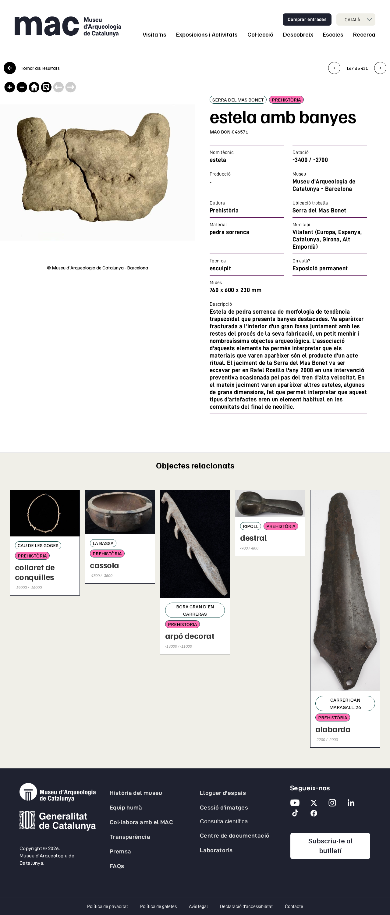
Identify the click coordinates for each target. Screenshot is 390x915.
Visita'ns (154, 34)
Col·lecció (260, 34)
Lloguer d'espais (223, 793)
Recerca (364, 34)
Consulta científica (224, 821)
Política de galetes (158, 906)
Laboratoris (216, 850)
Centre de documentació (234, 835)
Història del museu (136, 793)
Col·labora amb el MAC (141, 822)
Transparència (130, 837)
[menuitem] (355, 19)
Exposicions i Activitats (207, 34)
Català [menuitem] (352, 19)
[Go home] (34, 87)
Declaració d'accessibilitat (246, 906)
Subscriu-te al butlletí (339, 845)
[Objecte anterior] (334, 68)
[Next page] (71, 87)
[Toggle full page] (46, 87)
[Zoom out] (22, 87)
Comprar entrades (307, 19)
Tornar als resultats (40, 68)
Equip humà (126, 807)
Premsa (120, 851)
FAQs (117, 866)
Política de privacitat (107, 906)
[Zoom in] (10, 87)
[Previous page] (58, 87)
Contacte (294, 906)
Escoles (333, 34)
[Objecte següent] (380, 68)
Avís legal (198, 906)
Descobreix (298, 34)
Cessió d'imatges (224, 807)
